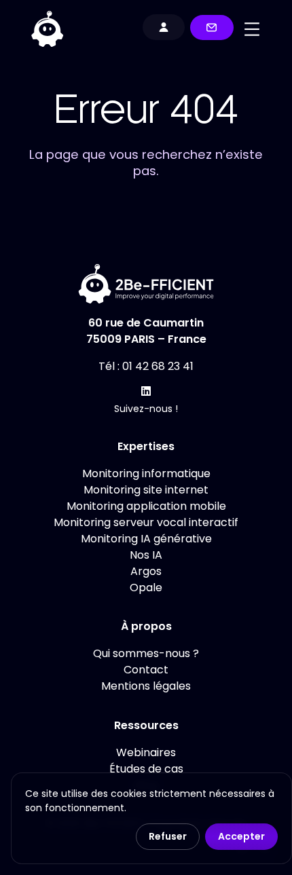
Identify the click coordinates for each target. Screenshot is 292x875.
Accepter (241, 836)
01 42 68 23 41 (158, 366)
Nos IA (146, 555)
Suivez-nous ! (146, 408)
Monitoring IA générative (146, 538)
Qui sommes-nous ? (146, 653)
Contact (146, 669)
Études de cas (146, 769)
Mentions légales (146, 686)
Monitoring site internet (146, 490)
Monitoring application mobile (146, 506)
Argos (146, 571)
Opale (146, 587)
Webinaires (146, 752)
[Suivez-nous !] (146, 391)
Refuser (168, 836)
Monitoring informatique (146, 473)
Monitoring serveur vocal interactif (146, 522)
